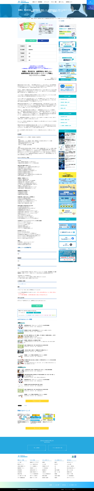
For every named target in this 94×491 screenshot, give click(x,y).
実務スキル (44, 26)
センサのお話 (44, 464)
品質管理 (43, 462)
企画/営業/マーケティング (39, 315)
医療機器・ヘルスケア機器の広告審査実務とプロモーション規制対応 (35, 394)
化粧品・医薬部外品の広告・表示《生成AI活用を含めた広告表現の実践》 (36, 345)
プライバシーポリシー (68, 489)
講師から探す (63, 108)
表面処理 (56, 477)
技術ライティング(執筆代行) (33, 475)
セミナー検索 (19, 462)
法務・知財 (46, 315)
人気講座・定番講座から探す (66, 125)
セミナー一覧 (37, 428)
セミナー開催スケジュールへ (43, 40)
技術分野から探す (64, 99)
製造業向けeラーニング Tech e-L (34, 462)
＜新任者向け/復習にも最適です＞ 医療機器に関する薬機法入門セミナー (36, 350)
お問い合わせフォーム (70, 462)
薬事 (40, 26)
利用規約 (62, 489)
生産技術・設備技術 (57, 475)
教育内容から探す (64, 105)
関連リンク (74, 489)
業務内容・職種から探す (65, 102)
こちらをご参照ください (22, 283)
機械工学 (56, 462)
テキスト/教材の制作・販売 (57, 447)
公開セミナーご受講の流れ (70, 466)
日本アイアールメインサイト (71, 477)
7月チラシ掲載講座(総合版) (21, 477)
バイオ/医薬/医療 (41, 23)
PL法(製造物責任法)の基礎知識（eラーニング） (35, 423)
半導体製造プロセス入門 (45, 466)
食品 (46, 23)
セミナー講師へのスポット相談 (22, 475)
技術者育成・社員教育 (45, 477)
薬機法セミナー (29, 312)
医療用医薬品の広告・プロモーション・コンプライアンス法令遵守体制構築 (36, 325)
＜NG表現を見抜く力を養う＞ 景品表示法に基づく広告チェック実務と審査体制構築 (38, 369)
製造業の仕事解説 (44, 475)
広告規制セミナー (37, 312)
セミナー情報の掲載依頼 (70, 475)
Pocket (25, 405)
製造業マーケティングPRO (33, 477)
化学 (55, 466)
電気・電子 (56, 464)
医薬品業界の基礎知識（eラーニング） (23, 423)
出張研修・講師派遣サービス (21, 466)
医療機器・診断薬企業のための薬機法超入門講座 (32, 340)
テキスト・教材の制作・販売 (34, 464)
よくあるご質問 (69, 464)
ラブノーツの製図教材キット (34, 466)
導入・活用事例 (36, 447)
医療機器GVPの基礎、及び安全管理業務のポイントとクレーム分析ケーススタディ (38, 330)
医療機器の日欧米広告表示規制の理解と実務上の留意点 (33, 384)
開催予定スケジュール (21, 464)
